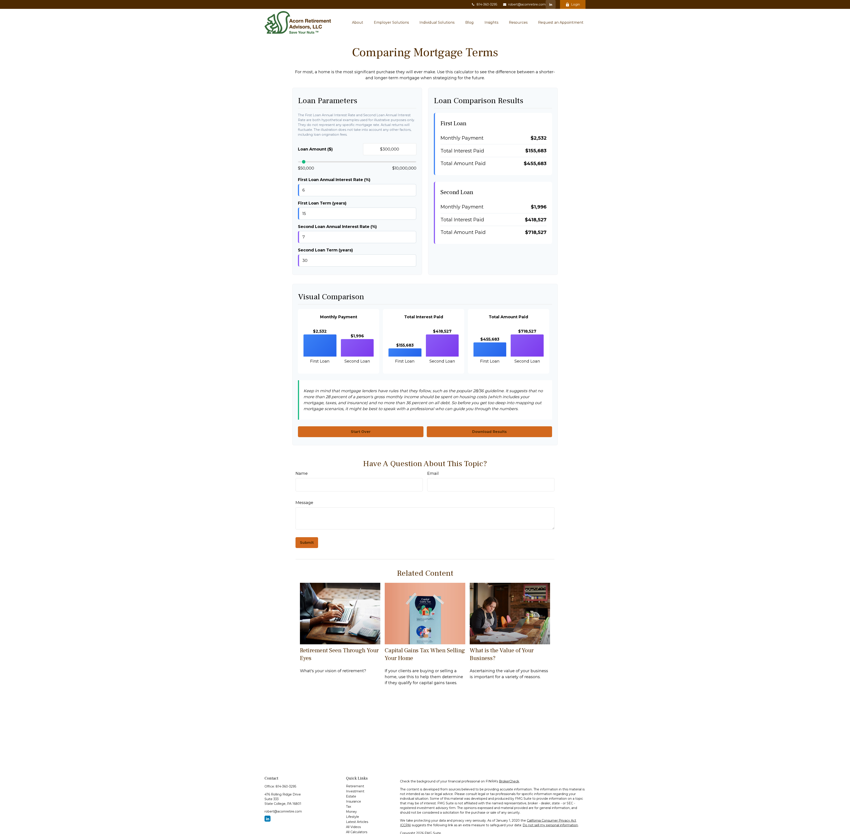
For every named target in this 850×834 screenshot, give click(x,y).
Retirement (355, 786)
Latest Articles (357, 822)
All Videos (353, 827)
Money (351, 812)
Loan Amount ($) (315, 149)
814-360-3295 (487, 4)
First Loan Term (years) (322, 203)
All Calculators (356, 832)
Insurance (353, 801)
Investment (355, 791)
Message (304, 502)
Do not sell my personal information (550, 825)
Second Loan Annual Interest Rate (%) (337, 226)
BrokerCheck (509, 781)
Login (575, 4)
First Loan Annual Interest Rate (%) (334, 179)
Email (433, 473)
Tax (348, 807)
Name (302, 473)
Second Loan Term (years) (325, 250)
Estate (351, 796)
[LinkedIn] (551, 4)
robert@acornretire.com (527, 4)
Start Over (361, 432)
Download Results (489, 432)
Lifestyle (352, 817)
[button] (357, 22)
